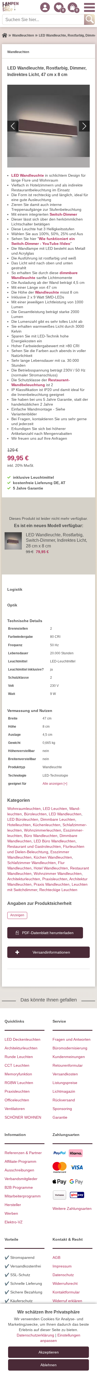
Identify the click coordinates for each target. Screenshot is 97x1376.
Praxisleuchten (54, 879)
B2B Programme (19, 1187)
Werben (11, 1213)
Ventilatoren (15, 1108)
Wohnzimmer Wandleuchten (58, 873)
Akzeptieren (49, 1352)
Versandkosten (65, 1074)
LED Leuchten (55, 808)
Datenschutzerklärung (35, 1335)
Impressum (62, 1266)
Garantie (60, 1117)
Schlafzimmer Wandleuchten (31, 863)
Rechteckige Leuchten (58, 890)
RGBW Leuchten (19, 1083)
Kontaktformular (66, 1292)
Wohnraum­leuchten (24, 808)
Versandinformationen (51, 952)
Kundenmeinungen (69, 1057)
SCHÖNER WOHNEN (23, 1117)
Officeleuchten (17, 1100)
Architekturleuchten (21, 1048)
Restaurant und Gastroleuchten (34, 846)
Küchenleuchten (46, 825)
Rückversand (64, 1100)
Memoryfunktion (18, 1074)
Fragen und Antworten (72, 1039)
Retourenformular (68, 1065)
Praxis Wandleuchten (52, 884)
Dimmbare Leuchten (57, 819)
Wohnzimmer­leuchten (42, 830)
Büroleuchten (35, 814)
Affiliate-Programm (20, 1161)
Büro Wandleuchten (40, 835)
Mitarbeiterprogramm (23, 1196)
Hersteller (13, 1205)
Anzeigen (17, 915)
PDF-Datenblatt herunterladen (48, 933)
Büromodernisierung (70, 1048)
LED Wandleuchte (27, 175)
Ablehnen (48, 1365)
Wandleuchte (47, 292)
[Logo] (10, 7)
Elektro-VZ (14, 1222)
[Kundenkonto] (45, 7)
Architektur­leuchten (23, 879)
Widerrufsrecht (65, 1283)
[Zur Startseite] (4, 35)
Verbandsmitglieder (21, 1179)
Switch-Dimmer (63, 214)
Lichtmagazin (64, 1091)
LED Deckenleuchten (22, 1039)
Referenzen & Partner (23, 1153)
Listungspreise (65, 1083)
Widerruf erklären (67, 1301)
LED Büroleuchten (22, 819)
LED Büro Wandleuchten (54, 841)
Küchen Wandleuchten (53, 857)
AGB (56, 1257)
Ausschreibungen (19, 1170)
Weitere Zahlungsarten (72, 1208)
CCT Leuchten (17, 1065)
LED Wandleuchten (65, 814)
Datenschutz (63, 1275)
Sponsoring (62, 1108)
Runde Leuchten (19, 1057)
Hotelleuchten (19, 825)
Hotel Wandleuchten (51, 868)
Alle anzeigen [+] (55, 784)
